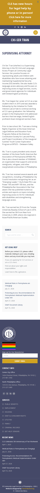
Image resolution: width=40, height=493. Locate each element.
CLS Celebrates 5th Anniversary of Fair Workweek (20, 441)
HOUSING (8, 412)
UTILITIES (8, 420)
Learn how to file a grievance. (15, 272)
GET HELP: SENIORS (12, 431)
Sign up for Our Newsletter (13, 352)
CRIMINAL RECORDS (12, 427)
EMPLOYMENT (10, 408)
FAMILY (7, 424)
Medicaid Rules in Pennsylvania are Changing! (17, 284)
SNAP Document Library (14, 305)
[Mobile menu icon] (35, 32)
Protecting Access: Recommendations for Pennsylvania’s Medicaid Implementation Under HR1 (20, 295)
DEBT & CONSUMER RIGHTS (15, 416)
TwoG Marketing (28, 489)
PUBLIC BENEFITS (11, 404)
